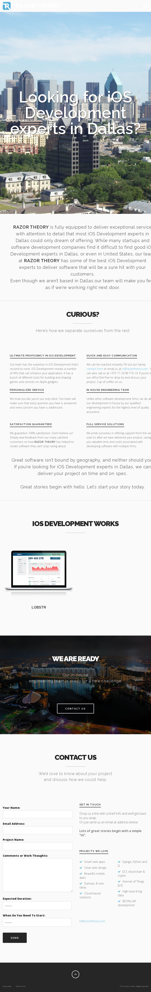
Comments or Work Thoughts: (25, 855)
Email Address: (14, 824)
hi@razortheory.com (135, 369)
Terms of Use (20, 986)
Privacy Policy (7, 986)
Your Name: (11, 808)
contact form (95, 369)
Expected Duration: (17, 898)
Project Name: (13, 839)
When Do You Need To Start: (24, 915)
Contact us (75, 708)
